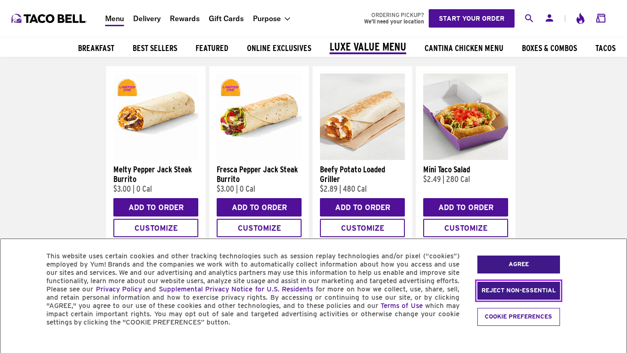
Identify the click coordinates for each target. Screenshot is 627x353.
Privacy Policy (119, 289)
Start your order (471, 18)
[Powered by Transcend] (15, 343)
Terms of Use (401, 306)
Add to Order (156, 207)
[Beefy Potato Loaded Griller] (362, 157)
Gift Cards (226, 18)
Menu (114, 18)
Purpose (267, 18)
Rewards (185, 18)
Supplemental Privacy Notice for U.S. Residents (236, 289)
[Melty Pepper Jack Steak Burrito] (155, 157)
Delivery (147, 18)
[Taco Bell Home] (50, 18)
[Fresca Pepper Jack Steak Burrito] (259, 157)
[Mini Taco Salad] (465, 157)
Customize (156, 228)
